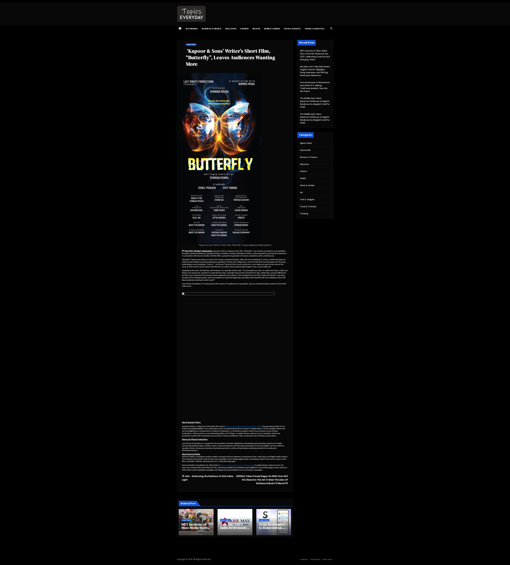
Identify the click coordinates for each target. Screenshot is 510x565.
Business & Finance (211, 28)
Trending (304, 213)
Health (256, 28)
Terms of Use (327, 559)
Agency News (191, 44)
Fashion (244, 28)
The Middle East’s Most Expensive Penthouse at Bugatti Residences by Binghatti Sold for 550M (315, 103)
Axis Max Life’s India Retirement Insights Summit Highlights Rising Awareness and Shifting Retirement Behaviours (315, 71)
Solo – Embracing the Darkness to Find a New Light (207, 478)
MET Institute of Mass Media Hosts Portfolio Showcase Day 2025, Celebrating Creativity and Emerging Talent (315, 55)
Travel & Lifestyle (314, 28)
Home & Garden (272, 28)
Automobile (191, 28)
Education (230, 28)
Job (301, 192)
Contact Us (304, 559)
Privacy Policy (315, 559)
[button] (331, 28)
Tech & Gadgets (292, 28)
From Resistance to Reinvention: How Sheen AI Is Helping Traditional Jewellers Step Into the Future (315, 87)
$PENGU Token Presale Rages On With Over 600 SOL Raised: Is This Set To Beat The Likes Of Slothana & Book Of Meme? (262, 479)
